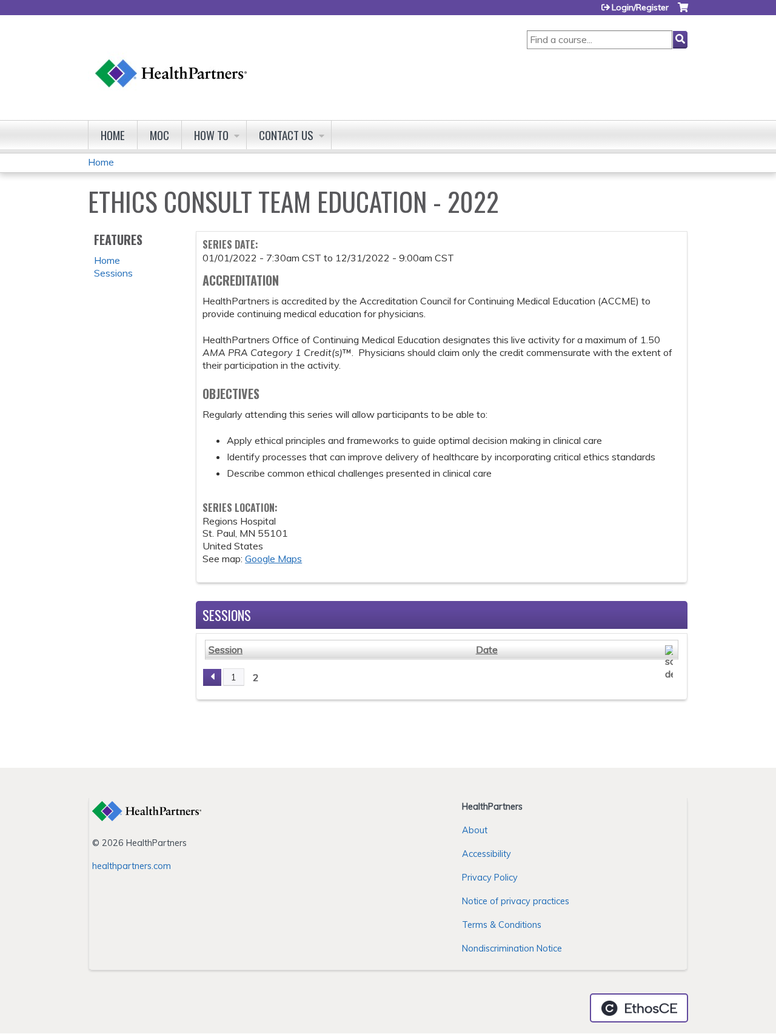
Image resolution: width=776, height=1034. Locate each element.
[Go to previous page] (212, 677)
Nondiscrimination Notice (512, 948)
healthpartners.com (131, 866)
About (474, 830)
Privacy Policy (490, 877)
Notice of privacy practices (515, 901)
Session (225, 649)
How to (211, 135)
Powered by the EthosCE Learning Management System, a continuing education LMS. (639, 1007)
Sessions (113, 273)
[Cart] (683, 12)
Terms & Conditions (501, 924)
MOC (159, 135)
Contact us (286, 135)
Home (113, 135)
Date (487, 649)
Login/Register (640, 7)
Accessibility (486, 853)
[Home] (171, 61)
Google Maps (273, 558)
